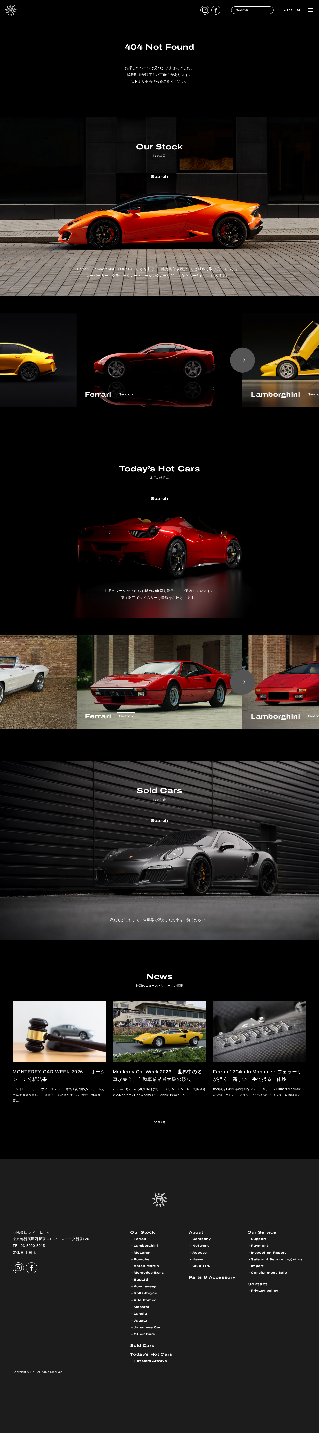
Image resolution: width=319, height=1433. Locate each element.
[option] (159, 360)
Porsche (142, 1259)
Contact (257, 1284)
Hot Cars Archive (150, 1361)
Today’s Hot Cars (151, 1354)
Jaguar (140, 1320)
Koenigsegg (145, 1286)
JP (287, 10)
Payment (259, 1245)
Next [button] (242, 360)
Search (159, 176)
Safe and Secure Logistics (276, 1259)
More (159, 1122)
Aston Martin (146, 1266)
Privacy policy (264, 1290)
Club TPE (201, 1266)
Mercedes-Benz (149, 1272)
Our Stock (142, 1232)
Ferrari (140, 1239)
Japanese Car (147, 1327)
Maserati (142, 1307)
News (197, 1259)
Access (199, 1252)
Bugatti (141, 1279)
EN (296, 10)
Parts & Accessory (212, 1277)
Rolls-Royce (145, 1293)
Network (200, 1245)
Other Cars (144, 1334)
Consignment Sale (269, 1272)
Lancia (140, 1313)
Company (201, 1239)
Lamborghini (146, 1245)
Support (258, 1239)
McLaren (142, 1252)
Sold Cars (142, 1345)
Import (257, 1266)
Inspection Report (268, 1252)
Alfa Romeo (145, 1300)
